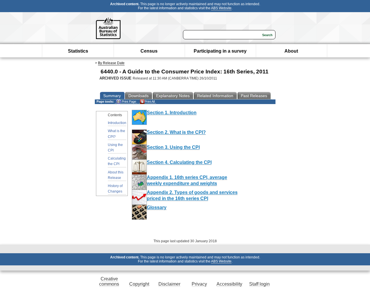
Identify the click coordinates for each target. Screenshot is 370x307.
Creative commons (109, 281)
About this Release (115, 175)
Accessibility (229, 284)
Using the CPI (115, 147)
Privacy (199, 284)
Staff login (259, 284)
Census (149, 51)
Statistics (78, 51)
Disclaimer (169, 284)
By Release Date (111, 63)
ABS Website (221, 8)
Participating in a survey (220, 51)
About (291, 51)
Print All (150, 101)
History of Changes (115, 188)
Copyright (139, 284)
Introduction (117, 123)
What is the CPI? (116, 133)
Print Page (128, 101)
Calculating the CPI (117, 161)
